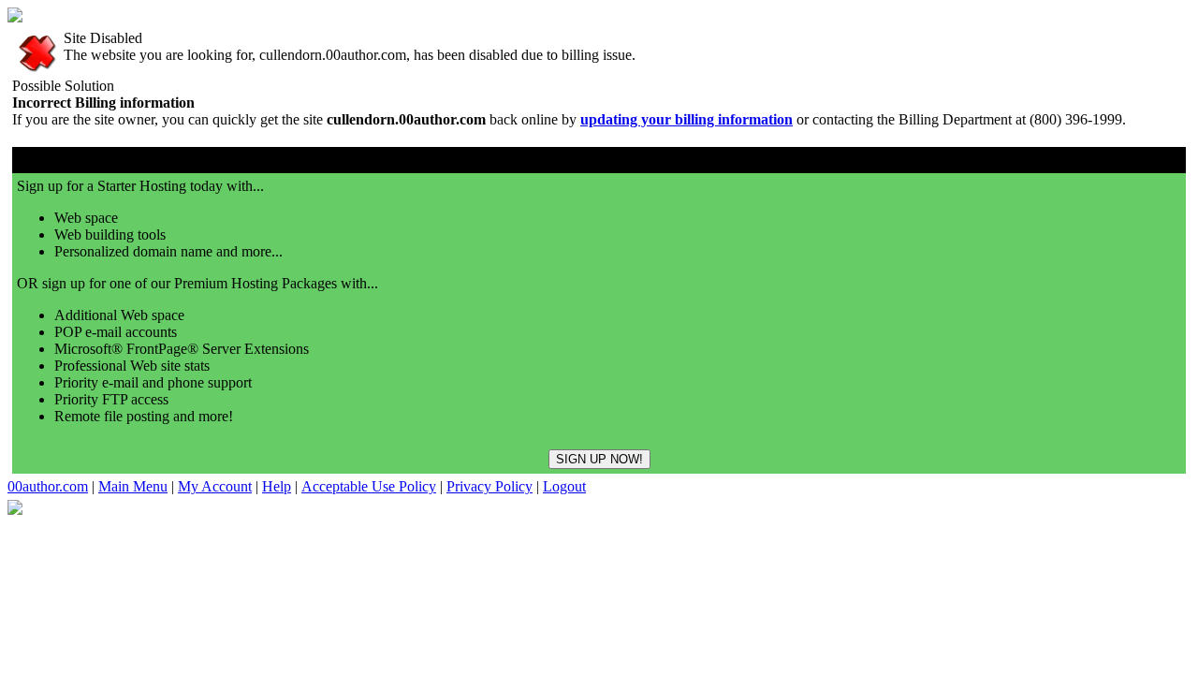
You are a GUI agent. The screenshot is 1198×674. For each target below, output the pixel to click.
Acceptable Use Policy (368, 486)
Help (276, 486)
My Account (215, 486)
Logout (564, 486)
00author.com (47, 486)
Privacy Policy (489, 486)
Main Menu (133, 486)
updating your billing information (686, 119)
